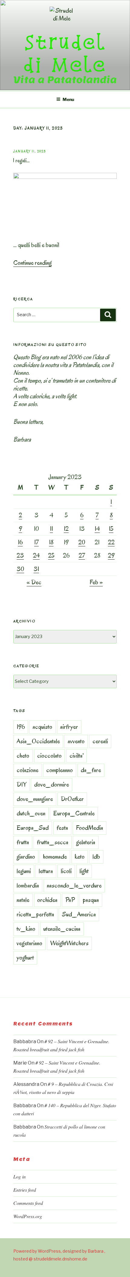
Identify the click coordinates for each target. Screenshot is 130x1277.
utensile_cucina (61, 928)
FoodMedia (89, 827)
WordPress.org (27, 1216)
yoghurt (25, 957)
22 (111, 542)
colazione (27, 770)
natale (23, 900)
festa (62, 827)
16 (20, 542)
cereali (100, 741)
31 (36, 569)
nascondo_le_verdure (74, 885)
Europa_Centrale (74, 813)
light (84, 871)
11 (51, 528)
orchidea (47, 900)
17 (36, 542)
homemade (55, 856)
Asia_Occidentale (38, 741)
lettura (46, 871)
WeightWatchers (69, 943)
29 (111, 555)
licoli (66, 871)
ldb (96, 856)
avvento (76, 741)
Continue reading (32, 262)
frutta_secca (52, 842)
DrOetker (72, 799)
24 (36, 555)
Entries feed (24, 1190)
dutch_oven (31, 813)
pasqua (91, 900)
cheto (23, 755)
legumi (24, 871)
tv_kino (26, 928)
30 (20, 569)
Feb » (96, 582)
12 (66, 528)
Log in (19, 1176)
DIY (21, 784)
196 (21, 727)
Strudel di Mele (65, 53)
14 (97, 528)
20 (81, 542)
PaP (70, 900)
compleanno (59, 770)
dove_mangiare (35, 799)
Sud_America (79, 914)
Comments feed (28, 1203)
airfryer (69, 727)
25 (51, 555)
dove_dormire (51, 784)
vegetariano (29, 943)
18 (51, 542)
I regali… (21, 160)
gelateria (85, 842)
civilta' (76, 755)
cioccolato (49, 755)
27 (82, 555)
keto (80, 856)
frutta (23, 842)
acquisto (42, 727)
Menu (68, 99)
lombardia (28, 885)
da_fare (91, 770)
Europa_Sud (33, 827)
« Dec (34, 582)
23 (20, 555)
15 (111, 528)
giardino (26, 856)
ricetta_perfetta (35, 914)
